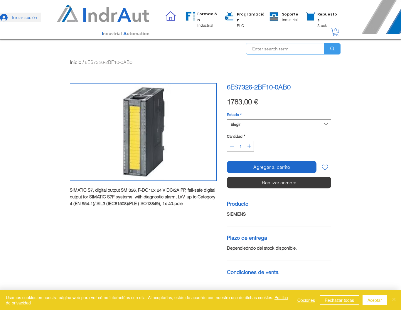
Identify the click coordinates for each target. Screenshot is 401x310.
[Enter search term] (332, 48)
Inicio (75, 62)
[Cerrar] (393, 300)
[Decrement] (231, 146)
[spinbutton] (240, 146)
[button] (336, 32)
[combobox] (279, 124)
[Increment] (249, 146)
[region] (202, 19)
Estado (234, 114)
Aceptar (375, 300)
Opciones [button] (306, 300)
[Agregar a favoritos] (325, 167)
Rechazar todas (339, 300)
